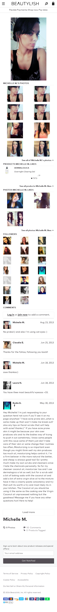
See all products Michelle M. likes (35, 186)
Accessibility (23, 580)
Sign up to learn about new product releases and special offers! (28, 547)
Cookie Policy (9, 580)
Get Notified (28, 561)
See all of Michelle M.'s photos (36, 160)
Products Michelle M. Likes (19, 164)
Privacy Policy (27, 574)
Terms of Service (10, 574)
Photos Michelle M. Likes (18, 190)
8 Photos (10, 528)
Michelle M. (19, 322)
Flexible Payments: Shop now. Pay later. (28, 10)
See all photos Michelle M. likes (36, 230)
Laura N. (17, 383)
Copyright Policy (42, 574)
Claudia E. (18, 343)
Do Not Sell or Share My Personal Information (23, 586)
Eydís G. (17, 403)
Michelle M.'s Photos (16, 83)
